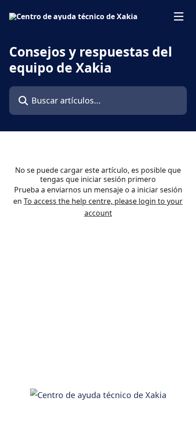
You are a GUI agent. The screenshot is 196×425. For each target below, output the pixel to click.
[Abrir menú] (178, 16)
